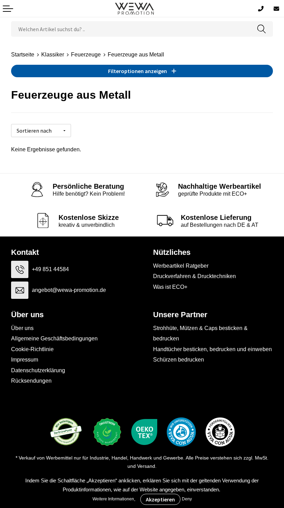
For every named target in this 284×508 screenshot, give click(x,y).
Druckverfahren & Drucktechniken (194, 276)
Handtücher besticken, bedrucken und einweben (212, 349)
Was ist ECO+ (170, 287)
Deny (187, 499)
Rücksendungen (31, 381)
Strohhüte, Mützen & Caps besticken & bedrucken (200, 333)
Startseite (22, 54)
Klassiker (52, 54)
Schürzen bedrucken (178, 360)
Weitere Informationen (113, 499)
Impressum (24, 360)
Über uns (22, 328)
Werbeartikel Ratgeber (180, 266)
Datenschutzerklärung (38, 370)
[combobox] (131, 29)
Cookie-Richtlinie (32, 349)
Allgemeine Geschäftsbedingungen (54, 338)
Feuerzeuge (86, 54)
